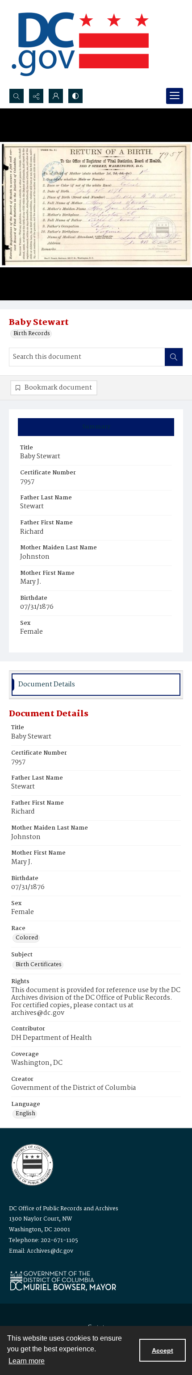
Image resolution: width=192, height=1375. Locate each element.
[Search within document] (174, 357)
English (25, 1113)
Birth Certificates (39, 964)
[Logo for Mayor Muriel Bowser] (63, 1280)
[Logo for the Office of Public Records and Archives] (31, 1164)
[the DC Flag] (80, 44)
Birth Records (31, 333)
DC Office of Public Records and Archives (63, 1208)
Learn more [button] (26, 1361)
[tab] (96, 427)
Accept (162, 1350)
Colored (27, 938)
